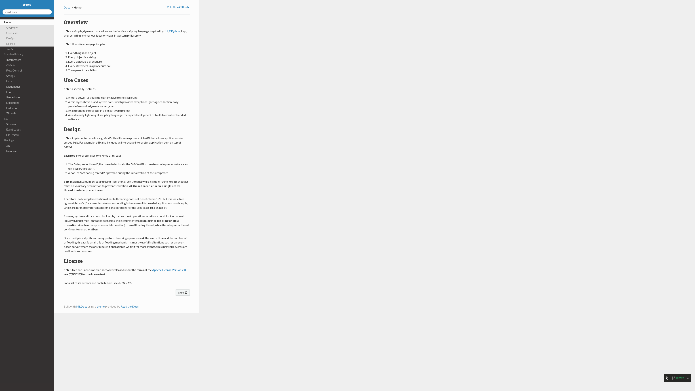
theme (101, 306)
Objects (11, 65)
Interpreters (13, 59)
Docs (67, 7)
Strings (10, 75)
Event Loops (13, 129)
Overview (12, 27)
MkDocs (81, 306)
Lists (9, 81)
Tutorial (8, 49)
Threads (11, 113)
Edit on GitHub (179, 7)
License (10, 43)
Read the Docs (130, 306)
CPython (174, 31)
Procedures (13, 97)
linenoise (11, 151)
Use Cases (12, 33)
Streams (11, 124)
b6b (28, 4)
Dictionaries (13, 86)
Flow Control (14, 70)
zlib (8, 145)
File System (12, 134)
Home (7, 22)
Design (10, 38)
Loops (10, 92)
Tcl (166, 31)
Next (181, 292)
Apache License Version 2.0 (169, 270)
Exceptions (12, 102)
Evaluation (12, 108)
